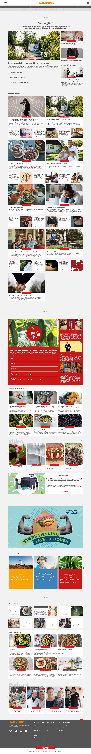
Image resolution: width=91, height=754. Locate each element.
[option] (17, 457)
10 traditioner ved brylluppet (15, 72)
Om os (48, 725)
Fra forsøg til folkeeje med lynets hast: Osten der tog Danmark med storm (26, 374)
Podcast (36, 732)
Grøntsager (13, 368)
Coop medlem (50, 732)
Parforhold (12, 80)
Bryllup (11, 71)
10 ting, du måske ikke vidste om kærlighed (18, 82)
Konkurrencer (37, 730)
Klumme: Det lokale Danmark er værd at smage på (21, 360)
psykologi (24, 9)
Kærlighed (11, 76)
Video (35, 735)
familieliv (44, 9)
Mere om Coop (51, 722)
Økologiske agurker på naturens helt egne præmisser (22, 369)
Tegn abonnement (48, 7)
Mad (18, 7)
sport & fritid (34, 9)
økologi (13, 363)
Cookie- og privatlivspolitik (46, 751)
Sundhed (11, 7)
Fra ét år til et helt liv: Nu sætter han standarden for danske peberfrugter (26, 379)
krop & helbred (53, 9)
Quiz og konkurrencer (61, 7)
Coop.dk (48, 730)
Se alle (79, 440)
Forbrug (3, 7)
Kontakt (82, 7)
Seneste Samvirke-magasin (40, 740)
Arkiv (89, 7)
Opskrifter (25, 7)
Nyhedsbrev (73, 7)
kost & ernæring (65, 9)
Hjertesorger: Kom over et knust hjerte (17, 77)
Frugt (12, 358)
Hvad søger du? (39, 722)
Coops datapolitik (58, 751)
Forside (35, 725)
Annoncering (49, 728)
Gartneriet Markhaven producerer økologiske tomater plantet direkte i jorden (27, 365)
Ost (12, 373)
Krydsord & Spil (36, 7)
